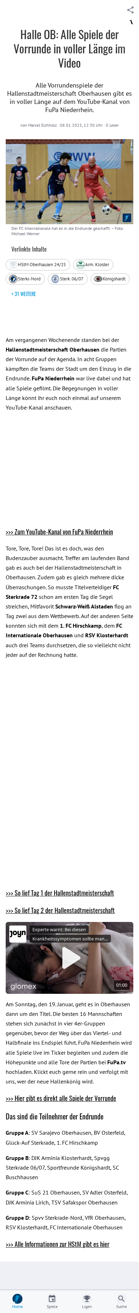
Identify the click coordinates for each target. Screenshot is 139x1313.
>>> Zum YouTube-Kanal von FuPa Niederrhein (59, 531)
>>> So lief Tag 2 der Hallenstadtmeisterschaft (60, 910)
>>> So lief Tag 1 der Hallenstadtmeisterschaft (60, 892)
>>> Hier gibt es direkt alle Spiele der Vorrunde (61, 1098)
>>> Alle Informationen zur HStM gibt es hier (57, 1244)
